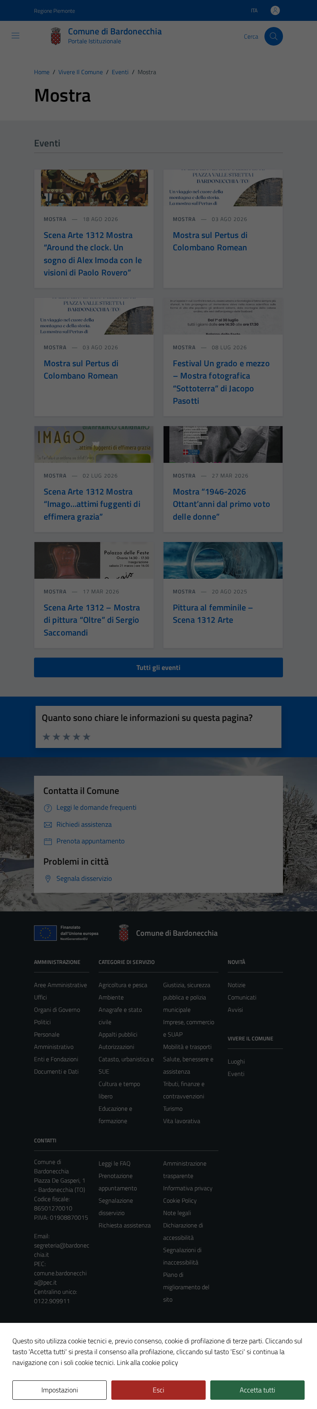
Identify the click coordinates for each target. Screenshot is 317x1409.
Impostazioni (59, 1390)
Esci (158, 1390)
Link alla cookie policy (147, 1362)
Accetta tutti (257, 1390)
